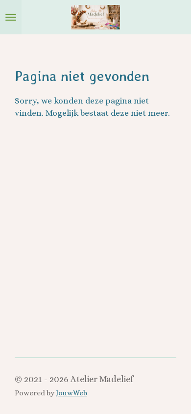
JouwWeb (71, 392)
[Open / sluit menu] (11, 17)
